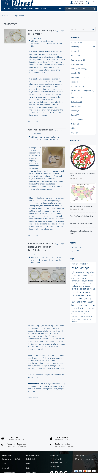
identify (81, 308)
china (33, 46)
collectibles (76, 275)
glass (75, 264)
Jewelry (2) (75, 73)
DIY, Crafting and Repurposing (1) (82, 92)
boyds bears (83, 305)
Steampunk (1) (76, 55)
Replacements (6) (78, 60)
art (79, 314)
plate (74, 308)
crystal (59, 43)
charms (74, 283)
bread (38, 262)
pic (90, 319)
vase (92, 288)
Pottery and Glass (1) (79, 69)
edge (43, 43)
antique (84, 314)
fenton (84, 264)
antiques (86, 286)
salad (42, 257)
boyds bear (89, 316)
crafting (74, 311)
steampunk (85, 292)
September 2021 (76, 248)
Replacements (36, 38)
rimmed (82, 316)
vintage (84, 268)
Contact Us (30, 463)
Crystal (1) (75, 115)
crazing (79, 319)
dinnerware (51, 43)
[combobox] (80, 9)
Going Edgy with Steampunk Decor (81, 223)
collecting (84, 288)
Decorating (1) (76, 97)
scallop (50, 41)
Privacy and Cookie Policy (11, 459)
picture (75, 288)
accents (74, 322)
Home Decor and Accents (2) (82, 77)
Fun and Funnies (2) (78, 86)
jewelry (88, 298)
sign (93, 305)
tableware (34, 41)
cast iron (81, 311)
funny (89, 283)
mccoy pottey (78, 295)
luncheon (34, 260)
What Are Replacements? (40, 129)
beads (90, 281)
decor (74, 298)
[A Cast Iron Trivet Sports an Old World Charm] (83, 158)
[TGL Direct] (17, 3)
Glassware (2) (76, 42)
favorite (85, 319)
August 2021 (75, 251)
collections (75, 316)
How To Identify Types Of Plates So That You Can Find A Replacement (40, 247)
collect (75, 292)
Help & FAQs (30, 459)
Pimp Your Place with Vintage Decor (81, 216)
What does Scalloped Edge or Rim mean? (41, 32)
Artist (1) (74, 82)
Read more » (33, 121)
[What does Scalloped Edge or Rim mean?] (15, 36)
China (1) (74, 128)
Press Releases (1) (78, 64)
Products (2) (76, 47)
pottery (82, 283)
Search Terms (7, 468)
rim (55, 41)
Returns (29, 468)
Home (4, 15)
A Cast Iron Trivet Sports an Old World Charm (82, 175)
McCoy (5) (75, 124)
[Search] (93, 29)
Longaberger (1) (77, 119)
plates (58, 257)
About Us (5, 463)
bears (88, 295)
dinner (51, 260)
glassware (34, 139)
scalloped (43, 41)
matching (54, 137)
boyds (84, 281)
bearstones (90, 308)
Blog (10, 15)
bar (73, 301)
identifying (81, 301)
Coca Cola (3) (76, 106)
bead (73, 319)
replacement (35, 43)
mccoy (83, 278)
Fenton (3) (75, 111)
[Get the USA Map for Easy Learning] (83, 193)
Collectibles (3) (76, 102)
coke (77, 278)
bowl (81, 298)
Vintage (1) (75, 51)
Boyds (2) (74, 132)
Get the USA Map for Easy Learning (81, 206)
